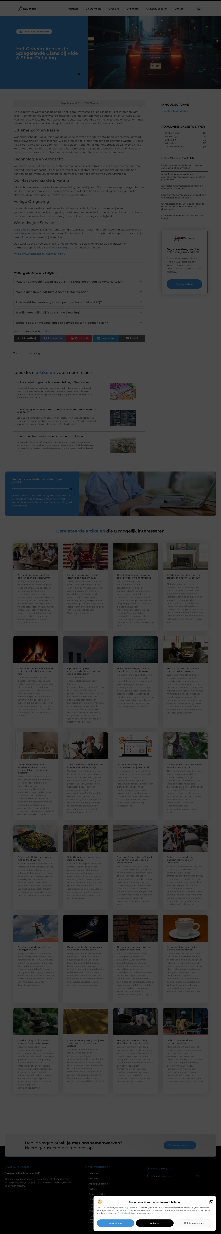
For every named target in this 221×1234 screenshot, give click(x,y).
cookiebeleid (125, 1213)
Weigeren (155, 1223)
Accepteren (115, 1223)
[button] (211, 1202)
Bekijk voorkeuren (194, 1223)
